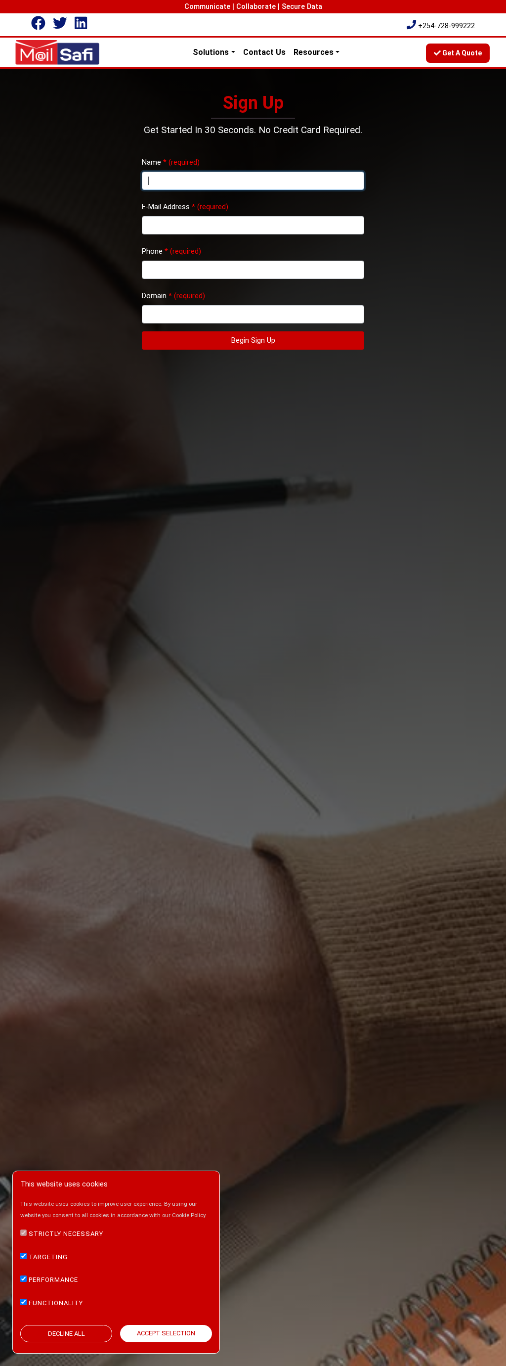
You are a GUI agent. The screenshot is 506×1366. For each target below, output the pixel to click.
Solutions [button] (211, 52)
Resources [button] (314, 52)
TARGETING (48, 1257)
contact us (264, 52)
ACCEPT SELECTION (166, 1333)
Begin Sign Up (253, 340)
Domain (155, 296)
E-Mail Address (166, 207)
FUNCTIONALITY (56, 1303)
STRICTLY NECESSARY (66, 1233)
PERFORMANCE (53, 1279)
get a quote (461, 53)
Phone (152, 251)
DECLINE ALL (66, 1333)
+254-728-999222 (446, 26)
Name (151, 162)
